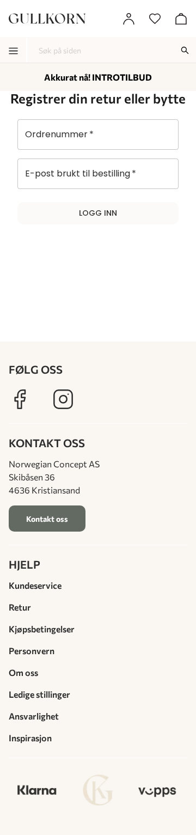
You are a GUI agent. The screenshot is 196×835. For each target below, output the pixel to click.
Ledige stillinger (39, 694)
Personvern (31, 650)
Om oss (23, 672)
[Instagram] (63, 399)
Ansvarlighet (34, 716)
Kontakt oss (47, 518)
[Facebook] (19, 399)
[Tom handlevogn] (181, 18)
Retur (20, 607)
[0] (155, 18)
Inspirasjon (30, 738)
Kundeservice (35, 585)
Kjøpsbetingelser (42, 629)
